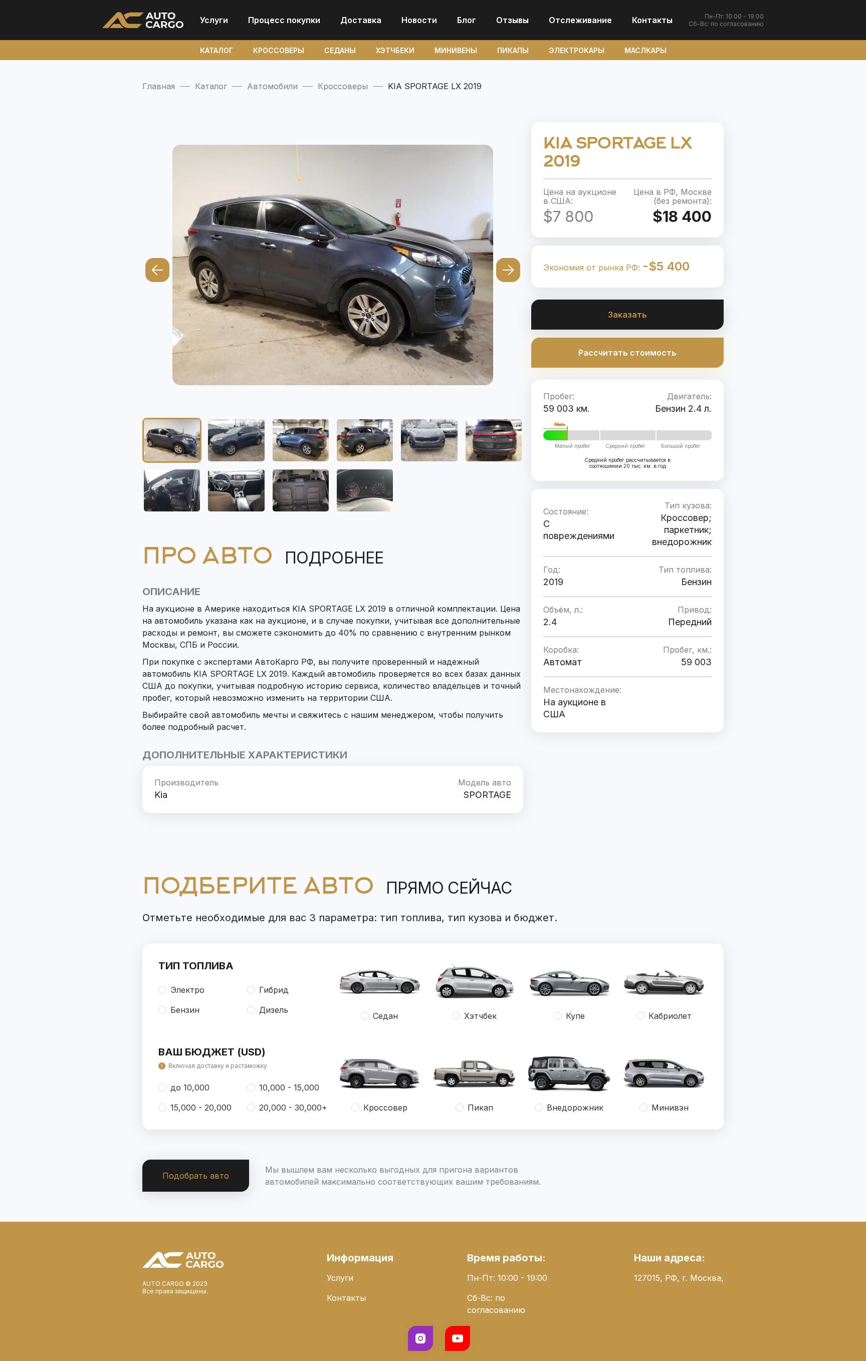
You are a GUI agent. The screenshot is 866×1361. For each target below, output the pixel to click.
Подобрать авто (195, 1176)
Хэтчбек (480, 1016)
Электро (187, 990)
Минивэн (670, 1108)
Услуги (214, 20)
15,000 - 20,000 (201, 1108)
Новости (419, 20)
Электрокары (576, 50)
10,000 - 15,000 (289, 1087)
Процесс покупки (284, 20)
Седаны (340, 50)
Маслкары (645, 50)
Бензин (184, 1010)
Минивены (456, 50)
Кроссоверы (278, 50)
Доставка (360, 20)
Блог (466, 20)
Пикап (480, 1108)
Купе (575, 1016)
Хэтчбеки (395, 50)
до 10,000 (189, 1087)
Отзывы (512, 20)
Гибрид (274, 990)
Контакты (652, 20)
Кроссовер (385, 1108)
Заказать (627, 315)
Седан (385, 1016)
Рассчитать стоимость (627, 353)
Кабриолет (670, 1016)
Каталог (216, 50)
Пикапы (513, 50)
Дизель (273, 1010)
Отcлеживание (580, 20)
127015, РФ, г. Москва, (679, 1278)
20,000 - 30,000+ (293, 1108)
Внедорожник (575, 1108)
